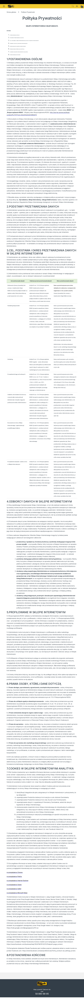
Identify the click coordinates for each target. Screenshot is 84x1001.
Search (73, 6)
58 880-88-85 (42, 994)
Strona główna (11, 12)
